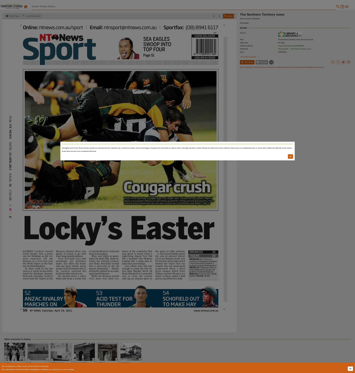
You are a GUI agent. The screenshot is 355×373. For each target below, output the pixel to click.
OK (290, 156)
